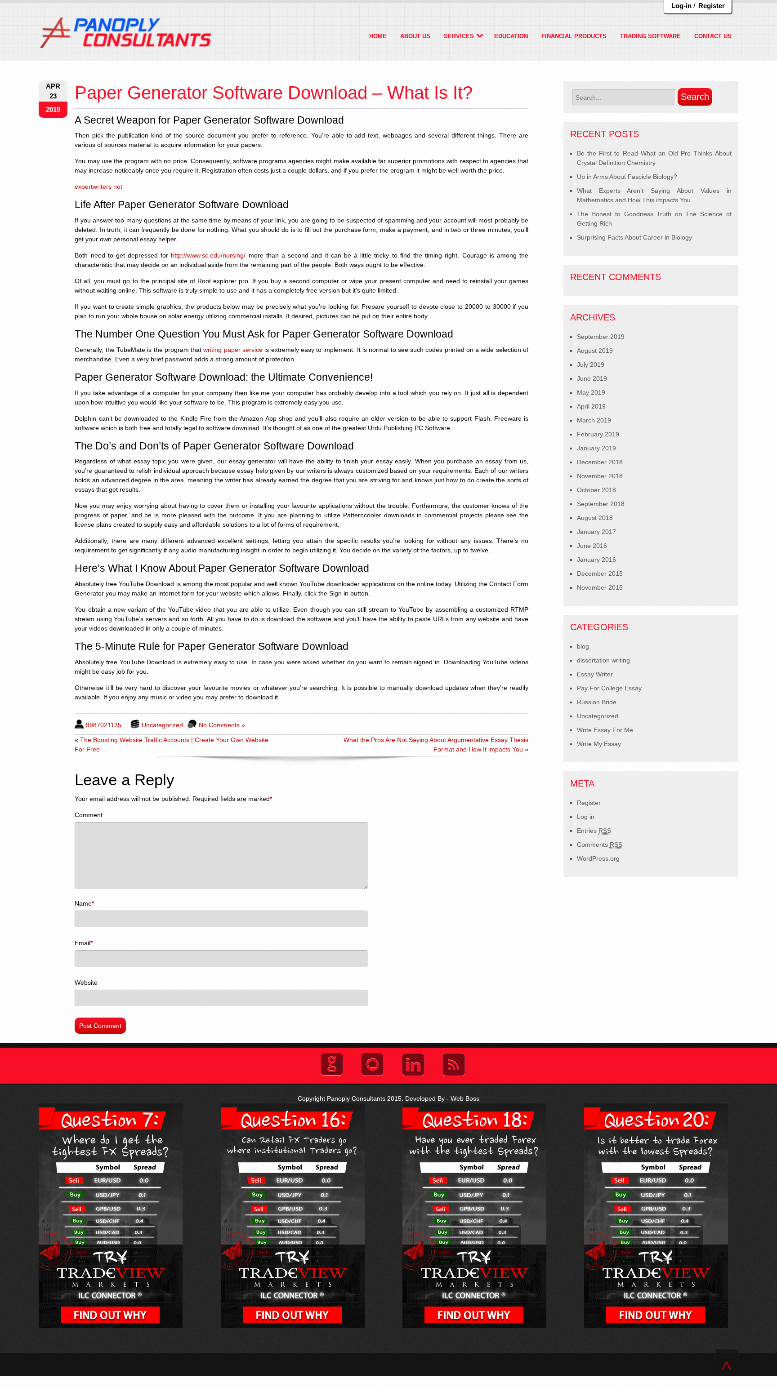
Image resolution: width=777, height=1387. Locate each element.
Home (378, 36)
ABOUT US (415, 36)
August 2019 (595, 350)
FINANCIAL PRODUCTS (574, 36)
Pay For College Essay (609, 688)
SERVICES (459, 36)
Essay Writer (595, 674)
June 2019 (592, 378)
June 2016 (592, 545)
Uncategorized (162, 725)
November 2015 (600, 587)
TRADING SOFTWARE (650, 36)
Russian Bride (596, 702)
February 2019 (598, 434)
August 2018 (595, 517)
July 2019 (590, 364)
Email (82, 943)
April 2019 (591, 406)
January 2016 (596, 559)
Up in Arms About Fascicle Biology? (627, 176)
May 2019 (591, 392)
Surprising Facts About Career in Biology (634, 237)
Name (83, 903)
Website (86, 982)
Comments (599, 844)
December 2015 (600, 573)
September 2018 (601, 503)
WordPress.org (598, 858)
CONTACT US (713, 36)
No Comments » (222, 725)
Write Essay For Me (605, 730)
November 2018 (600, 476)
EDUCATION (511, 36)
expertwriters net (98, 186)
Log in (585, 816)
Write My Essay (599, 743)
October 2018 (596, 489)
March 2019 (594, 420)
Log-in (681, 5)
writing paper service (233, 349)
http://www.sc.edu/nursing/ (208, 255)
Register (711, 5)
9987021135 (103, 725)
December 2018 (600, 462)
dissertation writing (603, 660)
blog (583, 646)
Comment (89, 814)
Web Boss (465, 1098)
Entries (594, 830)
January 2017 (596, 531)
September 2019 (601, 336)
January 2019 (596, 448)
